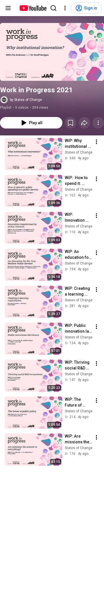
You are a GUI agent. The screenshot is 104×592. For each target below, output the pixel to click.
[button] (52, 52)
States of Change (78, 152)
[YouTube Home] (33, 8)
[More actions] (98, 123)
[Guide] (8, 8)
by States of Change (26, 100)
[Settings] (65, 8)
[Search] (53, 8)
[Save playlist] (70, 123)
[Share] (84, 123)
